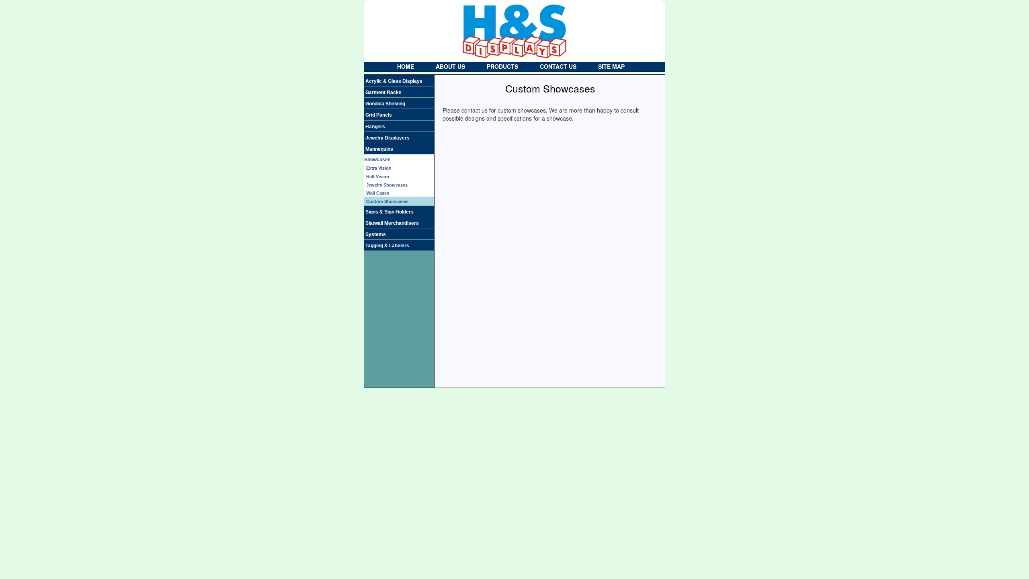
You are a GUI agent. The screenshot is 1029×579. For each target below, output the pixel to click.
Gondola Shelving (385, 104)
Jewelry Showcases (387, 185)
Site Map (611, 66)
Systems (375, 234)
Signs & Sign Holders (389, 212)
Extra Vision (379, 168)
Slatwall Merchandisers (392, 223)
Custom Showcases (387, 201)
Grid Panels (378, 115)
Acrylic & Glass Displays (393, 81)
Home (405, 66)
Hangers (375, 126)
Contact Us (558, 66)
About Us (450, 66)
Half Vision (377, 176)
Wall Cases (377, 193)
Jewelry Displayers (387, 138)
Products (502, 66)
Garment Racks (383, 92)
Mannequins (379, 149)
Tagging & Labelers (387, 245)
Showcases (377, 159)
